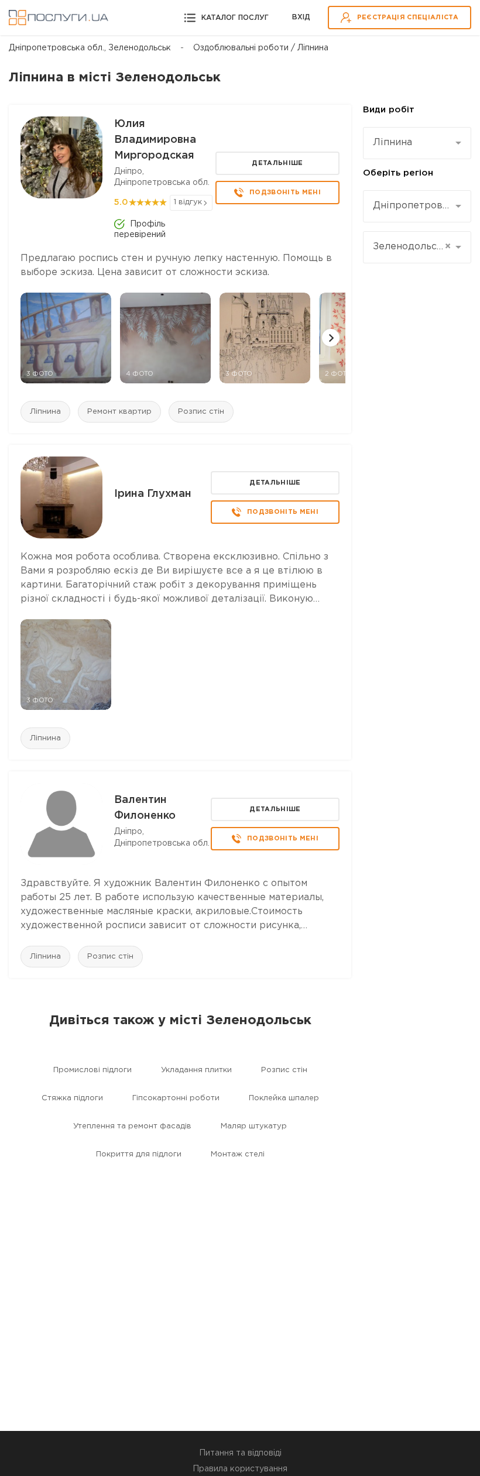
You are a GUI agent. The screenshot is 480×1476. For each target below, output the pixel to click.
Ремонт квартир (119, 412)
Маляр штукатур (254, 1126)
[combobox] (417, 143)
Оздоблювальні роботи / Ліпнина (260, 48)
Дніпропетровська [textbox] (412, 205)
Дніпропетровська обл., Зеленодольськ (90, 48)
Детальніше (277, 163)
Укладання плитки (196, 1070)
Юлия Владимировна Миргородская (155, 139)
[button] (331, 337)
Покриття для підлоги (138, 1154)
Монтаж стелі (238, 1154)
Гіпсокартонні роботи (176, 1098)
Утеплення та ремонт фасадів (132, 1126)
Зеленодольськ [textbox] (412, 246)
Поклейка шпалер (284, 1098)
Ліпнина (45, 412)
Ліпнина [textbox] (392, 142)
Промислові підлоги (92, 1070)
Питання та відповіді (240, 1453)
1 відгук (188, 202)
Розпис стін (201, 412)
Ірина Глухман (152, 494)
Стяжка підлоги (72, 1098)
